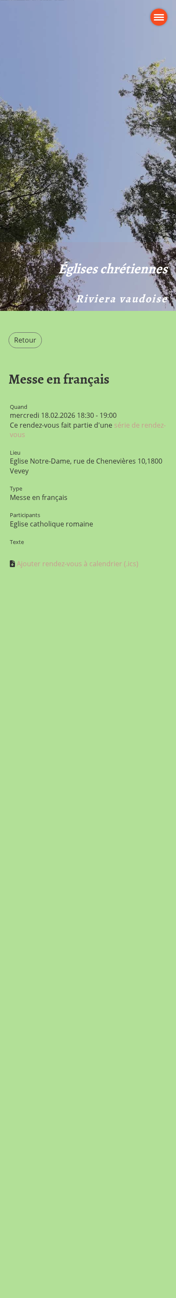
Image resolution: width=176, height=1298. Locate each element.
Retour (25, 340)
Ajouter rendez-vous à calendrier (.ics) (77, 563)
